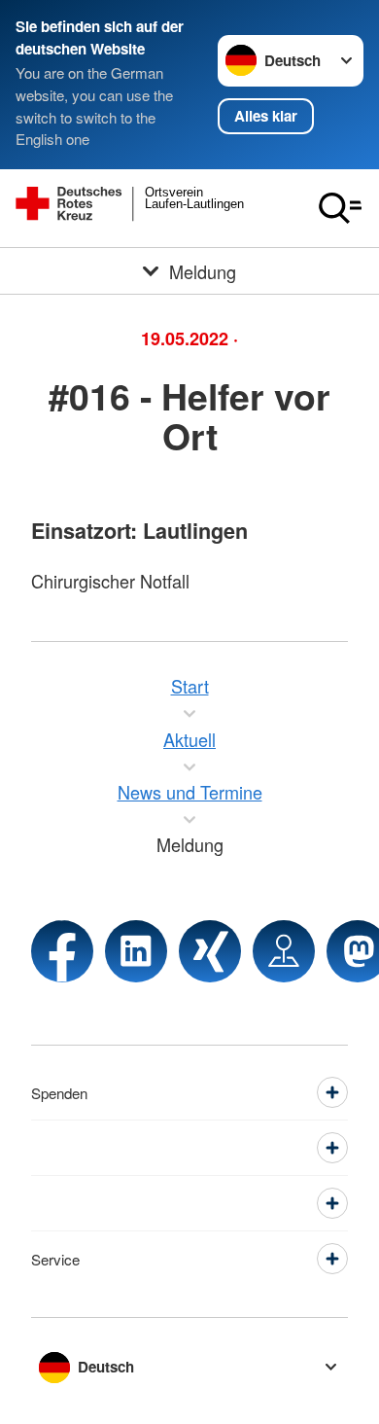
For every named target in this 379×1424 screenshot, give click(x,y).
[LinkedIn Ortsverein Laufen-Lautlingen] (136, 951)
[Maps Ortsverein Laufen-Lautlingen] (284, 951)
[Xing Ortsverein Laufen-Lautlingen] (210, 951)
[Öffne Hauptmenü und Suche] (340, 208)
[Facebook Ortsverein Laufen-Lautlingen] (62, 951)
